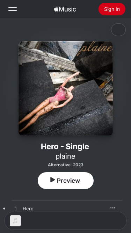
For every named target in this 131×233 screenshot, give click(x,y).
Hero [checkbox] (28, 208)
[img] (65, 9)
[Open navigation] (12, 9)
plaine (65, 156)
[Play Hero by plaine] (16, 208)
